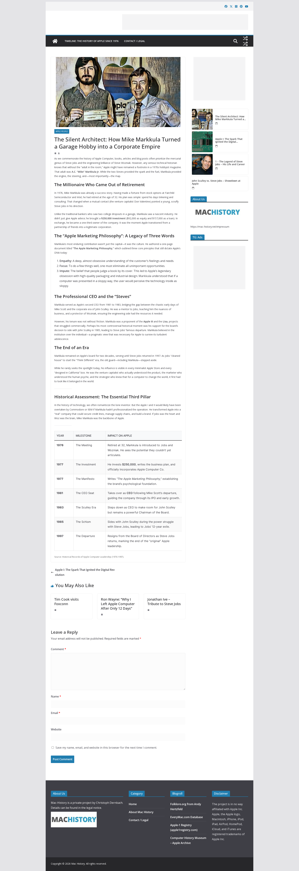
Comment (58, 649)
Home (133, 804)
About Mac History (141, 812)
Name (56, 696)
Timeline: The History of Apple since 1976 (92, 41)
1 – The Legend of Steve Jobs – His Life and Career (230, 163)
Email (55, 713)
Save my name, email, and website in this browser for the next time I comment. (106, 747)
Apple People (62, 131)
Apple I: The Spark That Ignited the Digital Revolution (85, 572)
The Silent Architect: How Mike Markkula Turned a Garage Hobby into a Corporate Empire (229, 118)
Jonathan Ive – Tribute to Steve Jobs (164, 601)
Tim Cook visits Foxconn (66, 601)
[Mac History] (55, 41)
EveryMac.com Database (186, 817)
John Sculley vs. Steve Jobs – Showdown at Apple (216, 182)
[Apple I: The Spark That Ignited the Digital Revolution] (202, 141)
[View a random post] (245, 38)
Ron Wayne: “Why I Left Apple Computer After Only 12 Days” (118, 604)
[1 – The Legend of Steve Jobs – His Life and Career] (202, 164)
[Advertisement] (185, 22)
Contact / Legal (134, 41)
